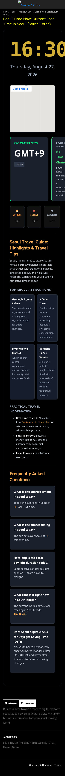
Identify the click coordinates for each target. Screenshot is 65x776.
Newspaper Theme (51, 765)
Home (6, 11)
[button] (5, 4)
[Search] (60, 4)
